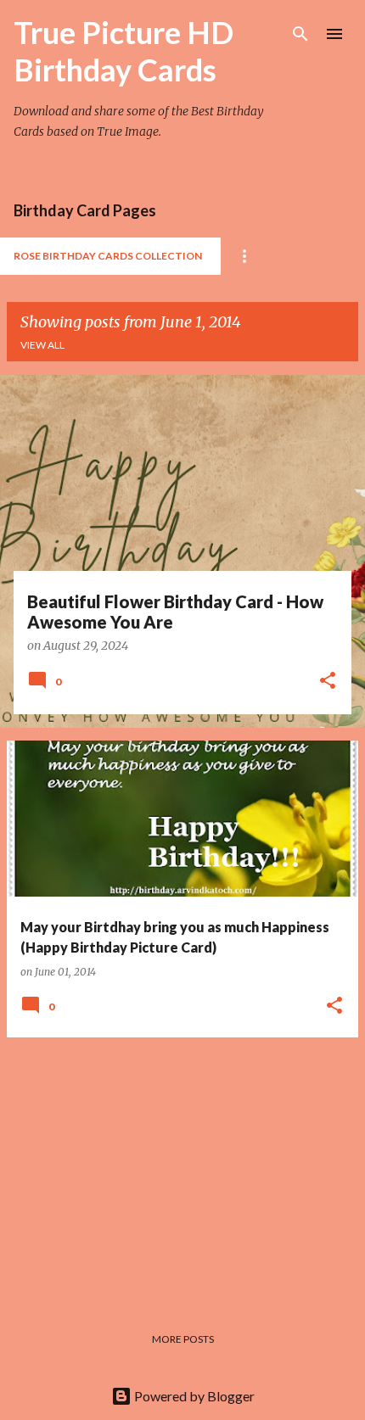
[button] (327, 682)
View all (42, 344)
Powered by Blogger (193, 1396)
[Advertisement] (182, 1170)
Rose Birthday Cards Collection (108, 255)
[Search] (300, 34)
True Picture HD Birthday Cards (123, 51)
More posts (183, 1339)
